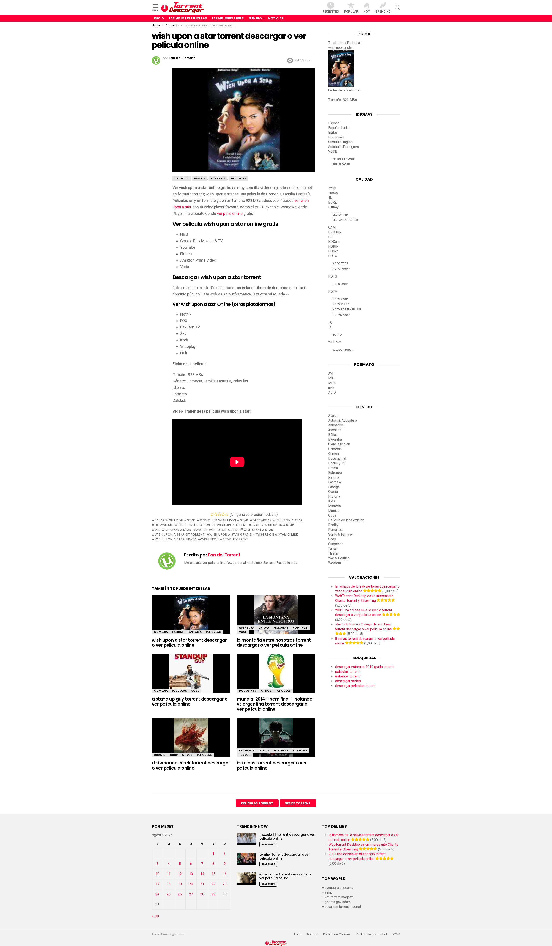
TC (330, 322)
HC (330, 237)
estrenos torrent (347, 676)
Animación (336, 425)
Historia (334, 496)
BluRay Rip (340, 215)
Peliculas (213, 632)
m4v (331, 388)
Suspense (300, 750)
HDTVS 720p (341, 315)
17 (157, 884)
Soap (332, 539)
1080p (333, 193)
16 (225, 874)
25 (169, 894)
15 (213, 874)
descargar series (348, 681)
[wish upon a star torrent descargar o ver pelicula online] (191, 618)
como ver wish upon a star (224, 520)
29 (213, 894)
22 (213, 884)
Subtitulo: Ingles (340, 142)
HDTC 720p (340, 263)
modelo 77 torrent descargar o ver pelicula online (287, 836)
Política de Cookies (337, 934)
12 (180, 874)
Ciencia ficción (339, 444)
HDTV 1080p (340, 304)
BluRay (333, 207)
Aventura (246, 627)
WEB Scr (334, 342)
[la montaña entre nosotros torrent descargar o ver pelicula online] (276, 618)
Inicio (159, 18)
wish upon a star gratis (230, 534)
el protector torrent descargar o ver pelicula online (285, 876)
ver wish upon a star (173, 530)
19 (180, 884)
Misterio (334, 506)
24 (157, 894)
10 (157, 874)
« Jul (155, 916)
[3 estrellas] (219, 514)
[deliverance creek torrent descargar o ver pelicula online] (191, 741)
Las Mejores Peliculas (188, 18)
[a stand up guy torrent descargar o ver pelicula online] (191, 677)
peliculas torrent (347, 671)
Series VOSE (341, 164)
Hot (367, 11)
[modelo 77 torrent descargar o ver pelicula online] (246, 839)
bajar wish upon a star (175, 520)
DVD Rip (334, 232)
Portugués (336, 137)
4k (330, 198)
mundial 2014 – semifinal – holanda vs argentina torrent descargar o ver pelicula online (274, 704)
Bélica (332, 435)
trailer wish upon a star (272, 525)
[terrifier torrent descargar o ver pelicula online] (246, 859)
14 (202, 874)
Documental (337, 458)
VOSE (243, 632)
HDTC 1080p (341, 269)
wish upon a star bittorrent (180, 534)
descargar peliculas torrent (355, 686)
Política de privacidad (371, 934)
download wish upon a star (179, 525)
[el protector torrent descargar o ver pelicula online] (246, 878)
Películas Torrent (257, 803)
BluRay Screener (345, 220)
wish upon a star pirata (175, 539)
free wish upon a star (228, 525)
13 (191, 874)
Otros (266, 691)
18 (169, 884)
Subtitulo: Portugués (343, 147)
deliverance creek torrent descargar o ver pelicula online (191, 765)
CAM (332, 227)
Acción (333, 416)
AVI (330, 373)
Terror (245, 755)
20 (191, 884)
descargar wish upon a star (277, 520)
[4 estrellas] (223, 514)
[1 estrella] (212, 514)
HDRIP (173, 755)
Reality (333, 525)
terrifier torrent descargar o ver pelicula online (284, 856)
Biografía (335, 439)
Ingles (333, 132)
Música (333, 511)
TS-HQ (337, 335)
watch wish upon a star (217, 530)
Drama (264, 627)
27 (191, 894)
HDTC (332, 256)
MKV (332, 378)
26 (180, 894)
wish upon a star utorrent (224, 539)
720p (332, 188)
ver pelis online (230, 213)
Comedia (161, 632)
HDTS (332, 276)
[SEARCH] (397, 7)
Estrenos (246, 750)
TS (330, 327)
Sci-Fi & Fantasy (340, 534)
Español (334, 123)
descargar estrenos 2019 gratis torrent (364, 667)
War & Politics (339, 558)
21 (202, 884)
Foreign (334, 487)
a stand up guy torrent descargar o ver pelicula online (189, 701)
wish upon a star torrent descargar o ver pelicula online (189, 642)
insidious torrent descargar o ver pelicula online (272, 765)
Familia (177, 632)
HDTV (332, 291)
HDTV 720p (340, 299)
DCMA (396, 934)
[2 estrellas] (216, 514)
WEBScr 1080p (342, 350)
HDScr (333, 251)
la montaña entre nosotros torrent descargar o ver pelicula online (274, 642)
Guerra (333, 492)
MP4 (332, 383)
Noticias (276, 18)
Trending (383, 11)
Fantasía (194, 632)
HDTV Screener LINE (346, 309)
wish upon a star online (277, 534)
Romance (300, 627)
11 (169, 874)
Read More (268, 844)
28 (202, 894)
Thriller (333, 553)
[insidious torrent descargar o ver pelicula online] (276, 741)
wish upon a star (258, 530)
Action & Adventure (342, 420)
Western (334, 563)
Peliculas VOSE (343, 159)
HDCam (334, 242)
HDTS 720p (340, 284)
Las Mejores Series (228, 18)
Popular (351, 11)
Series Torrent (298, 803)
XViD (332, 392)
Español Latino (339, 128)
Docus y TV (248, 691)
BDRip (333, 202)
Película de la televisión (346, 520)
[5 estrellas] (227, 514)
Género (255, 18)
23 (225, 884)
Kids (331, 501)
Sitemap (312, 934)
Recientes (330, 11)
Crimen (333, 454)
